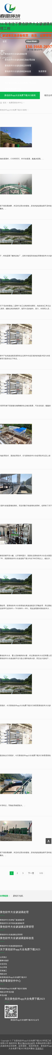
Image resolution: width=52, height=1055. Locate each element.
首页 (5, 41)
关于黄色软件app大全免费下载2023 (20, 83)
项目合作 (3, 974)
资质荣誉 (42, 71)
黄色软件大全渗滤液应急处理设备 (20, 60)
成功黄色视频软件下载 (15, 77)
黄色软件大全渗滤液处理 (16, 54)
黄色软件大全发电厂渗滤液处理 (12, 920)
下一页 (31, 873)
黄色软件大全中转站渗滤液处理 (12, 923)
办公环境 (3, 967)
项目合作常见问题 (7, 992)
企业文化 (3, 964)
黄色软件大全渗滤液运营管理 (18, 65)
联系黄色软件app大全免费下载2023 (13, 977)
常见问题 (3, 995)
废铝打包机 (18, 896)
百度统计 (39, 1048)
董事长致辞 (4, 961)
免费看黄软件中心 (13, 89)
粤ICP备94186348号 (26, 1043)
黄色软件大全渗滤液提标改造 (18, 71)
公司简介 (3, 957)
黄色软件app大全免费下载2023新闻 (20, 95)
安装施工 (3, 971)
